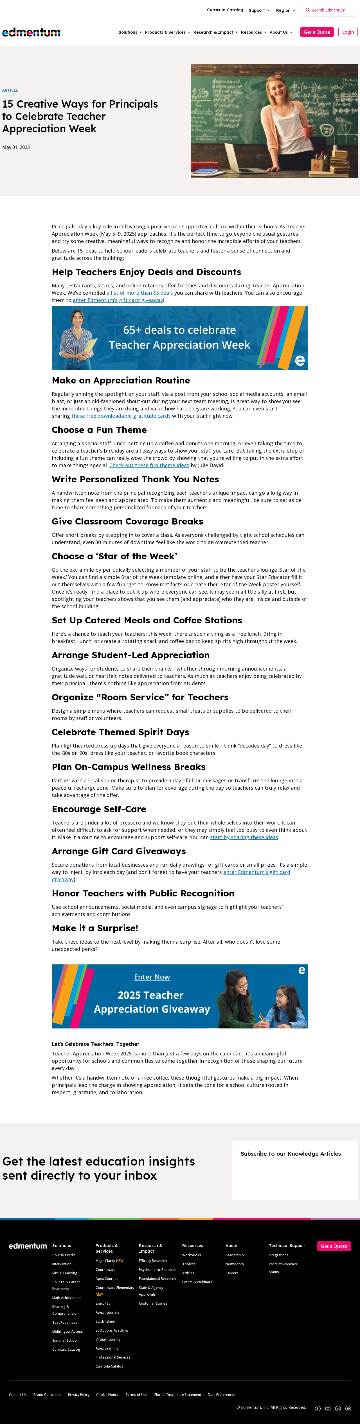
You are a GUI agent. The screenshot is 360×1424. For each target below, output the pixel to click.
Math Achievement (67, 1297)
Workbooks (191, 1255)
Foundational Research (157, 1278)
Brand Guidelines (47, 1394)
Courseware (106, 1269)
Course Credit (63, 1255)
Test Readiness (64, 1322)
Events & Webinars (197, 1282)
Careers (232, 1273)
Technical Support (287, 1245)
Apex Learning (107, 1348)
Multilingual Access (67, 1331)
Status (274, 1271)
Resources (192, 1245)
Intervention (61, 1264)
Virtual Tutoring (108, 1339)
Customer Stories (153, 1303)
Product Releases (283, 1264)
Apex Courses (107, 1278)
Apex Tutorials (107, 1312)
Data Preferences (222, 1394)
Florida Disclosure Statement (177, 1394)
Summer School (65, 1340)
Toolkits (188, 1264)
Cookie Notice (107, 1394)
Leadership (235, 1255)
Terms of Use (136, 1394)
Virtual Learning (64, 1273)
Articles (188, 1273)
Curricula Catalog (66, 1349)
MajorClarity (105, 1260)
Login (348, 32)
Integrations (279, 1255)
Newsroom (235, 1264)
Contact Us (18, 1394)
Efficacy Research (153, 1260)
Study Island (105, 1321)
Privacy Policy (78, 1394)
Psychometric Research (157, 1269)
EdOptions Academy (112, 1330)
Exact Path (104, 1303)
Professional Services (113, 1357)
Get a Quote (317, 32)
